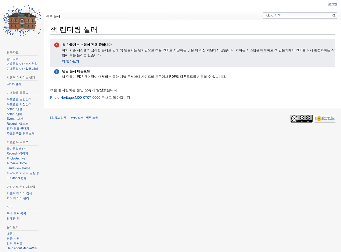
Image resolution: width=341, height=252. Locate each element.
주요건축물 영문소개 (20, 133)
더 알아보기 (70, 61)
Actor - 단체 (14, 114)
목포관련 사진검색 (19, 104)
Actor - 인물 (14, 109)
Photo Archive (16, 158)
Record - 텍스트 (17, 124)
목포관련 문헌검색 (19, 99)
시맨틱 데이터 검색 (19, 193)
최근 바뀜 (13, 238)
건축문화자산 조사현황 (22, 64)
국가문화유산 (16, 148)
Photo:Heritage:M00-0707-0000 (75, 98)
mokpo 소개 (76, 117)
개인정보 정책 (57, 117)
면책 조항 (92, 117)
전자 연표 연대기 (18, 128)
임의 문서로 (14, 243)
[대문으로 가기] (22, 20)
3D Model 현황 (17, 178)
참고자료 (13, 59)
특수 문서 (53, 16)
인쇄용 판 (13, 218)
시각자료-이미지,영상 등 (23, 173)
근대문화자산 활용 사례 (22, 68)
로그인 (332, 4)
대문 (10, 234)
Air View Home (17, 163)
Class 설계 (14, 84)
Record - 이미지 (17, 153)
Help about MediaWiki (22, 248)
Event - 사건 (15, 118)
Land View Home (18, 168)
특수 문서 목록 (16, 213)
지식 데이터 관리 (18, 198)
